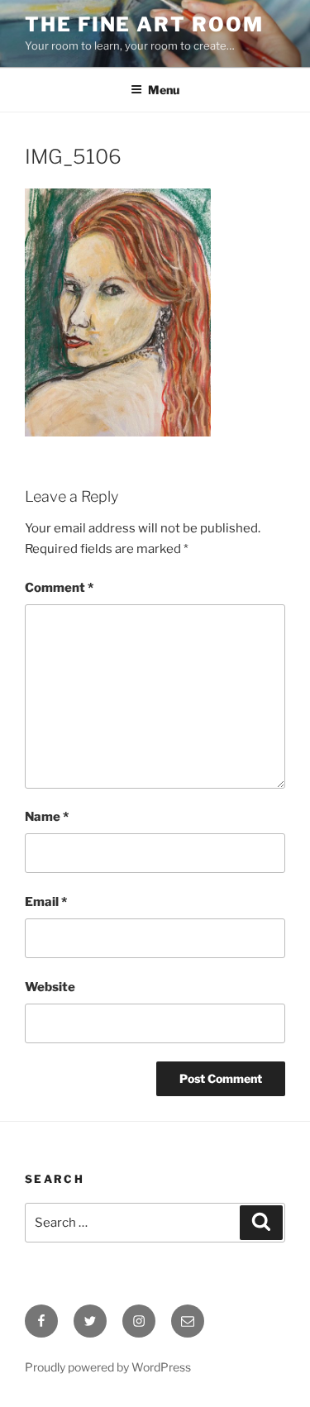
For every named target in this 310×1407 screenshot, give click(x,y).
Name (47, 816)
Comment (59, 587)
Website (50, 987)
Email (46, 901)
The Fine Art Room (144, 24)
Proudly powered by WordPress (108, 1367)
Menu (163, 90)
